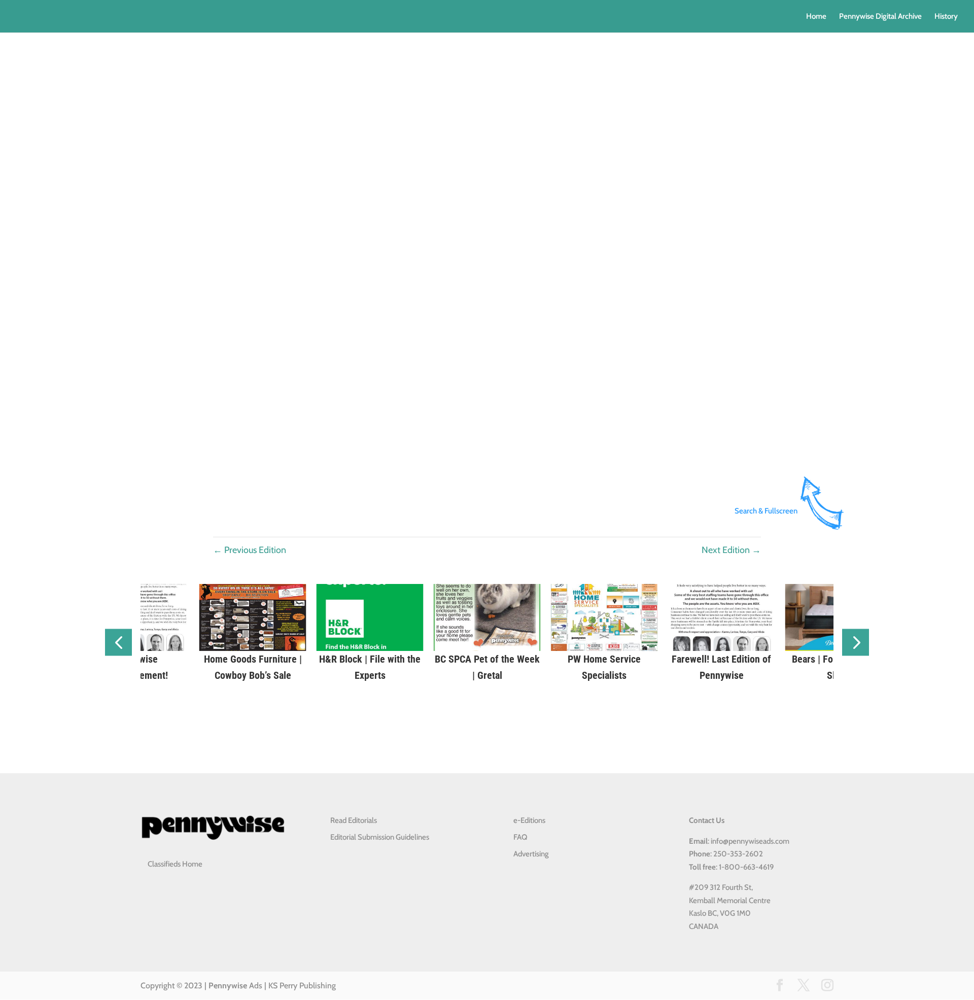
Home (816, 17)
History (946, 17)
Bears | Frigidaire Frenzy (517, 659)
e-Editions (529, 820)
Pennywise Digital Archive (880, 17)
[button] (118, 642)
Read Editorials (353, 820)
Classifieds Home (175, 864)
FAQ (520, 837)
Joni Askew (635, 659)
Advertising (531, 853)
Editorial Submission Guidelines (379, 837)
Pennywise (227, 985)
